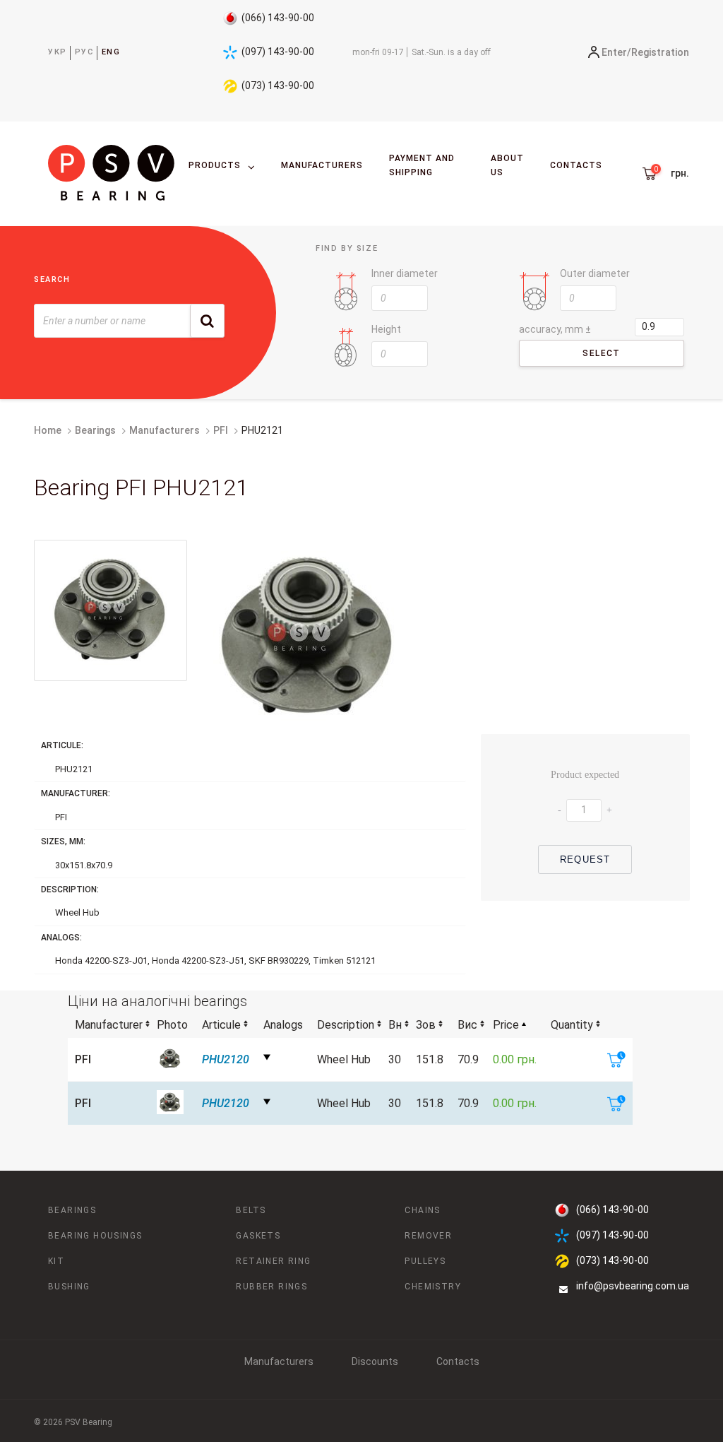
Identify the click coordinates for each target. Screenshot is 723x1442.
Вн (395, 1025)
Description (345, 1025)
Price (506, 1025)
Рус (84, 52)
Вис (467, 1025)
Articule (221, 1025)
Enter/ (616, 52)
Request (585, 859)
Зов (426, 1025)
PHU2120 (225, 1059)
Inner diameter (404, 273)
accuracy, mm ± (555, 329)
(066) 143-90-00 (277, 17)
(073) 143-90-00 (277, 85)
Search (52, 279)
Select (601, 353)
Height (386, 329)
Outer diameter (595, 273)
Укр (57, 52)
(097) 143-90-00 (277, 51)
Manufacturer (109, 1025)
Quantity (572, 1025)
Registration (660, 52)
